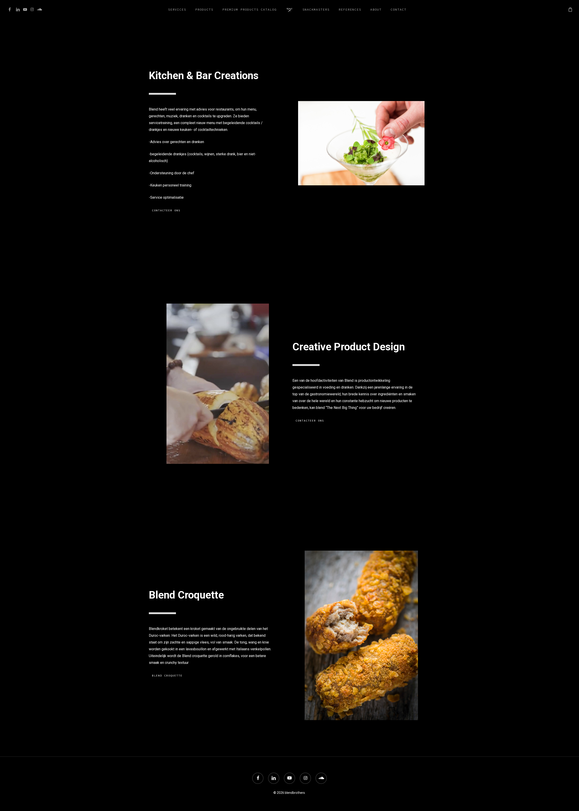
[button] (166, 210)
